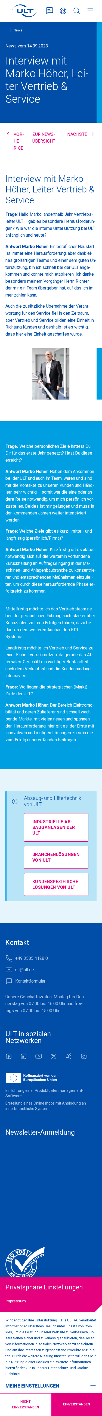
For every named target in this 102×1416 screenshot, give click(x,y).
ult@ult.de (24, 969)
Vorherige (19, 141)
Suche (77, 10)
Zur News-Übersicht (43, 138)
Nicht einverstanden (25, 1404)
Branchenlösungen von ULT (56, 857)
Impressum (15, 1301)
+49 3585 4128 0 (31, 958)
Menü (90, 10)
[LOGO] (24, 11)
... (6, 30)
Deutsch (63, 10)
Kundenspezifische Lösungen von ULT (55, 884)
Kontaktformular (49, 10)
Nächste (77, 134)
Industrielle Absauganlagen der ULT (53, 827)
